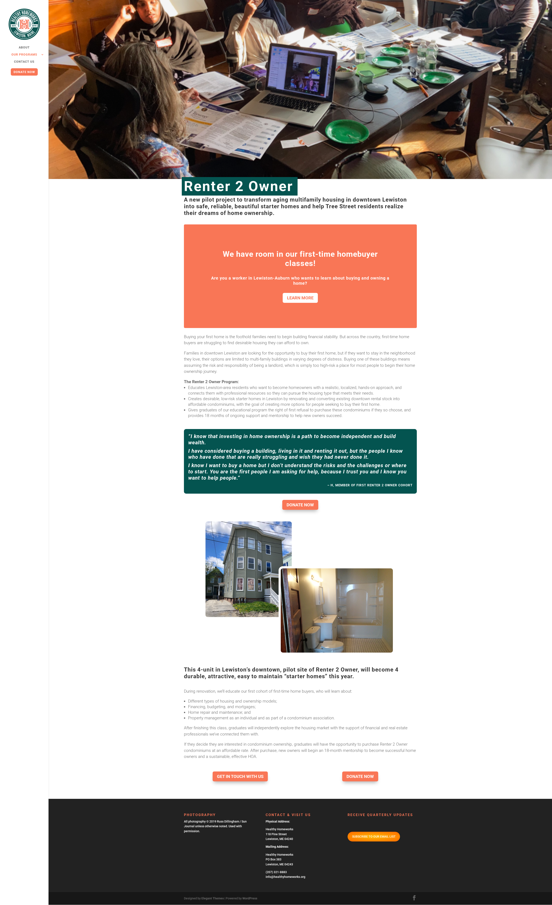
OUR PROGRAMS (24, 54)
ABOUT (24, 47)
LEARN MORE (300, 297)
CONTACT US (24, 61)
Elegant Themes (212, 898)
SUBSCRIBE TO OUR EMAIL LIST (374, 836)
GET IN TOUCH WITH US (240, 776)
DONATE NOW (300, 504)
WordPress (249, 898)
